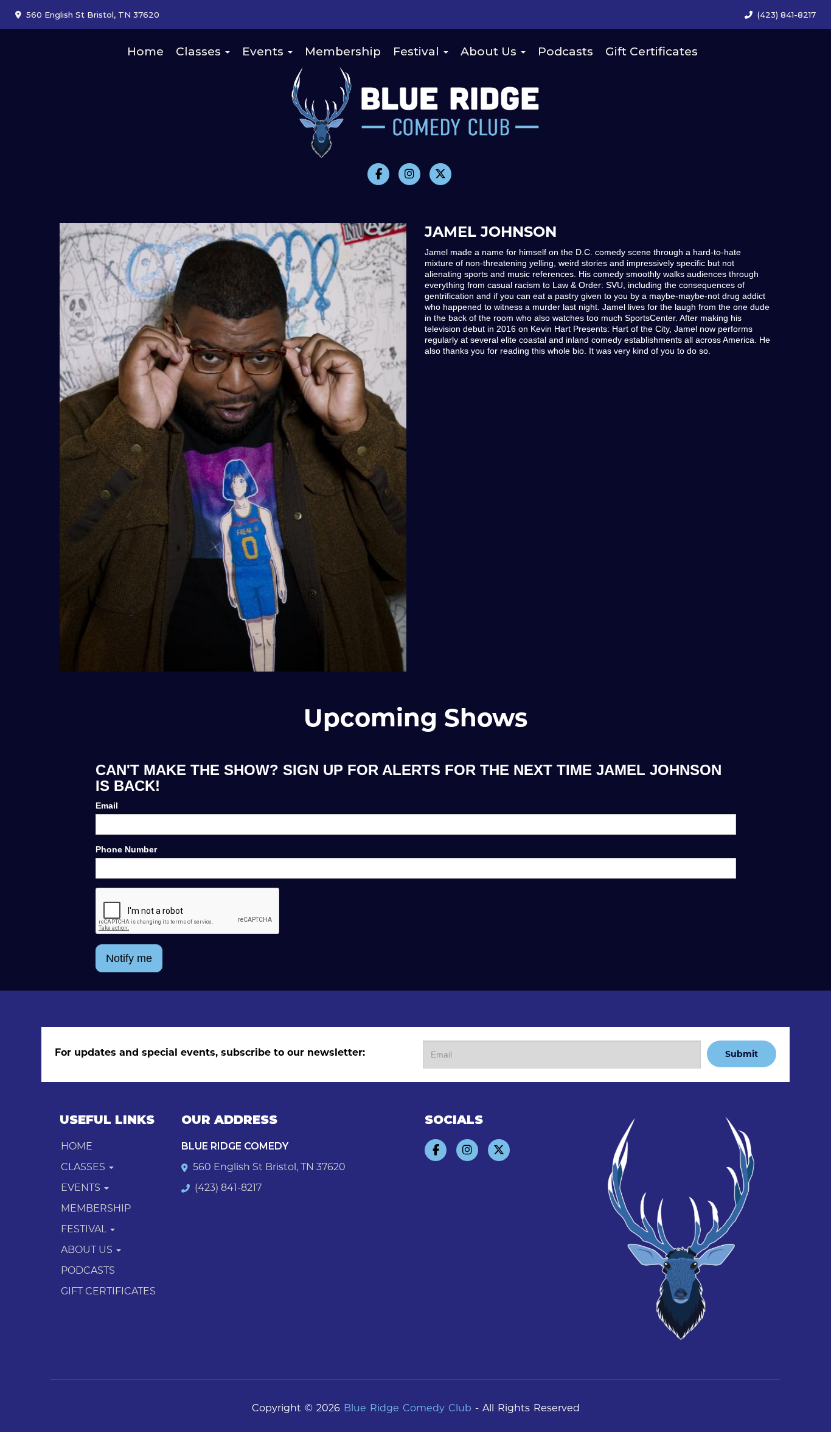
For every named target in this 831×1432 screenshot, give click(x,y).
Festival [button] (417, 51)
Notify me (129, 958)
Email (107, 805)
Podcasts (565, 51)
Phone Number (126, 849)
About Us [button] (490, 51)
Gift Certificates (651, 51)
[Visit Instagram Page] (409, 174)
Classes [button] (200, 51)
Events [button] (264, 51)
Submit (741, 1053)
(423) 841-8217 (786, 14)
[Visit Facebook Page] (378, 174)
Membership (343, 51)
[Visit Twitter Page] (440, 174)
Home (145, 51)
